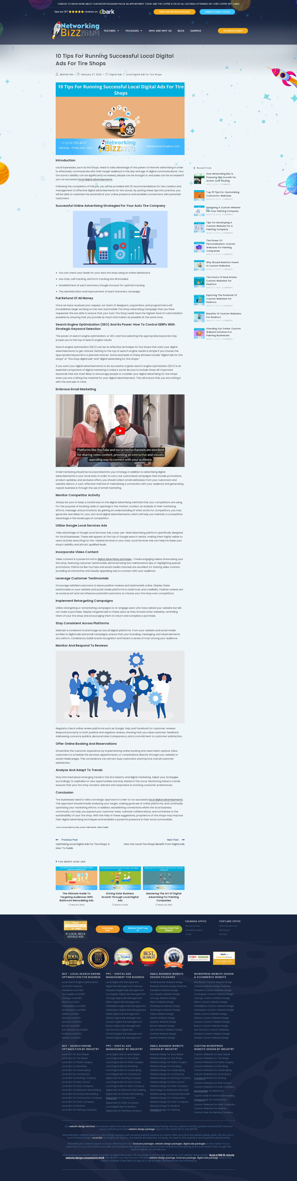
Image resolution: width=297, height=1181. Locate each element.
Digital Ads (116, 74)
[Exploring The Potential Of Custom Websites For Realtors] (199, 300)
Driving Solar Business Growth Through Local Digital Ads (120, 897)
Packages (132, 31)
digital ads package (207, 1157)
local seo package (186, 1157)
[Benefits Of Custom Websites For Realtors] (199, 317)
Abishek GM (66, 74)
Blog (181, 31)
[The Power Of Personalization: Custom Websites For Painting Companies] (199, 247)
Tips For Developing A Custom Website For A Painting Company (219, 226)
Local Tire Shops (88, 827)
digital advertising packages (115, 559)
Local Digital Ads (70, 827)
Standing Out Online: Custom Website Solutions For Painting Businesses (223, 332)
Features (110, 31)
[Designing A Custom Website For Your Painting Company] (199, 211)
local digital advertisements (95, 179)
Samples (195, 31)
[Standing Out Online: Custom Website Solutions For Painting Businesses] (199, 333)
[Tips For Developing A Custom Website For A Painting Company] (199, 227)
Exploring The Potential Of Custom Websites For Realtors (221, 299)
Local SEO (97, 1137)
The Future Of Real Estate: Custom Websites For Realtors (221, 281)
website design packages (168, 1143)
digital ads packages (194, 1143)
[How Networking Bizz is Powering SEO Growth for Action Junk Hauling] (199, 178)
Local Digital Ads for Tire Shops (144, 74)
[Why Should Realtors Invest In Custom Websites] (199, 265)
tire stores (102, 827)
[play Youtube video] (120, 430)
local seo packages (143, 1143)
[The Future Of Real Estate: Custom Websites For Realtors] (199, 282)
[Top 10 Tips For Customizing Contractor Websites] (199, 195)
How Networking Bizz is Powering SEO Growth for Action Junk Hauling (221, 177)
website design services (82, 1126)
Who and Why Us (160, 31)
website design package (142, 1129)
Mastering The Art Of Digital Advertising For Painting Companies (163, 897)
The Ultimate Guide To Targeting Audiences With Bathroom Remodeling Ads (76, 897)
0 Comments (225, 184)
